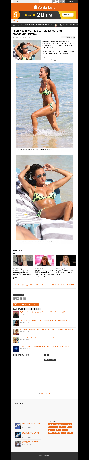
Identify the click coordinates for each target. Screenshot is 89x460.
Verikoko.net (48, 455)
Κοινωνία (65, 430)
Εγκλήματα (51, 430)
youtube (63, 1)
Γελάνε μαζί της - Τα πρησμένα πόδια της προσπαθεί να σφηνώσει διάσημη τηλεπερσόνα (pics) (22, 274)
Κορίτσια (16, 37)
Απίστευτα (62, 427)
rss (53, 1)
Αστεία (69, 427)
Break (16, 25)
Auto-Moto (51, 424)
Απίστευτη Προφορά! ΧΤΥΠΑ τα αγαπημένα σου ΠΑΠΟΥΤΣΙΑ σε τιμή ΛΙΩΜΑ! (30, 434)
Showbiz (29, 37)
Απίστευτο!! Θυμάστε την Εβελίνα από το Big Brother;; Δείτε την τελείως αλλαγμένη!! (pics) (44, 273)
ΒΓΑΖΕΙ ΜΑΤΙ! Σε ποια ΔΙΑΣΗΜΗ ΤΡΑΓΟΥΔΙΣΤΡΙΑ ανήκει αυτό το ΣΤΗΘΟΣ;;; (28, 285)
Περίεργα (57, 432)
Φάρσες (69, 432)
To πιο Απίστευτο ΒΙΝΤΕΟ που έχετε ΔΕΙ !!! (30, 441)
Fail (65, 424)
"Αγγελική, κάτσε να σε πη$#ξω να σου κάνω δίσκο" (64, 272)
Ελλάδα (58, 430)
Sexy (26, 37)
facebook (60, 1)
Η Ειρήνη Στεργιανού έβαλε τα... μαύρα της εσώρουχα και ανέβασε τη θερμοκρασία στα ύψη (45, 320)
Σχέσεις (63, 432)
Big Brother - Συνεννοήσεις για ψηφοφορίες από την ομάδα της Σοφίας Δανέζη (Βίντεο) (43, 312)
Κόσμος (50, 432)
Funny (69, 424)
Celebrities (21, 37)
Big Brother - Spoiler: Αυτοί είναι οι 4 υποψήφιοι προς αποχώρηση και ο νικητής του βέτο (44, 346)
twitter (57, 1)
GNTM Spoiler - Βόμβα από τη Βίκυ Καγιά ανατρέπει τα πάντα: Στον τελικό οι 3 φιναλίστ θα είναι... (65, 25)
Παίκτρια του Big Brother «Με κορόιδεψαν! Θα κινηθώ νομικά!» (37, 337)
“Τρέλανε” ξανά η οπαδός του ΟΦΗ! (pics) (63, 284)
